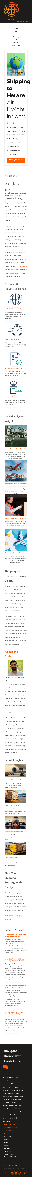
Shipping (16, 37)
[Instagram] (20, 21)
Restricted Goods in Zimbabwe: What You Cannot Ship (15, 1013)
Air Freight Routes (21, 266)
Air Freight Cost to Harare (14, 368)
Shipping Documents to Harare (15, 518)
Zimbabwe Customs (11, 397)
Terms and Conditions (11, 1157)
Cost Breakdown (15, 273)
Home (16, 28)
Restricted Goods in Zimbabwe (15, 553)
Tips (16, 40)
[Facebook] (17, 21)
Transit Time (15, 270)
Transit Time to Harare (12, 340)
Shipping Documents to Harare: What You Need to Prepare (15, 986)
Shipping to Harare (8, 19)
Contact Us (7, 1151)
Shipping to (11, 203)
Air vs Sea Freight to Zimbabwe (16, 484)
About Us (7, 1148)
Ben (16, 34)
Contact (16, 42)
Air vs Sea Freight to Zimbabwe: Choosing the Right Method (16, 960)
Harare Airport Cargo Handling (15, 449)
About (16, 31)
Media (6, 1142)
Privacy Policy (16, 45)
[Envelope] (26, 21)
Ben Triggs (7, 1137)
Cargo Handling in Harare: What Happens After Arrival (15, 935)
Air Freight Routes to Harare (14, 309)
